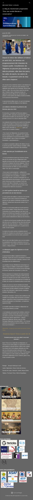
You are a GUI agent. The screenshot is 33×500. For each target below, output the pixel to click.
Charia (14, 368)
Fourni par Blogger (18, 492)
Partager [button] (4, 365)
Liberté (19, 370)
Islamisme (14, 370)
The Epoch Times (11, 373)
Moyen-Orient (25, 370)
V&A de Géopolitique (21, 373)
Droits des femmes (21, 368)
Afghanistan (19, 127)
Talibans (4, 373)
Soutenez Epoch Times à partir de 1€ (16, 334)
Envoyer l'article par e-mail (14, 365)
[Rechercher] (30, 2)
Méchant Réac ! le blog (10, 5)
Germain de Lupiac (7, 370)
